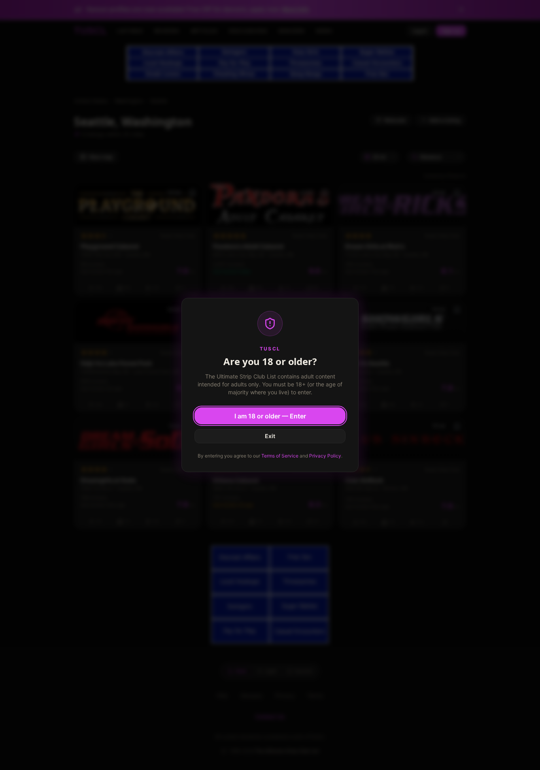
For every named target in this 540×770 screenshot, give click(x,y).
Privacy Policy (325, 456)
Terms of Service (279, 456)
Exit (270, 436)
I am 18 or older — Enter (270, 416)
